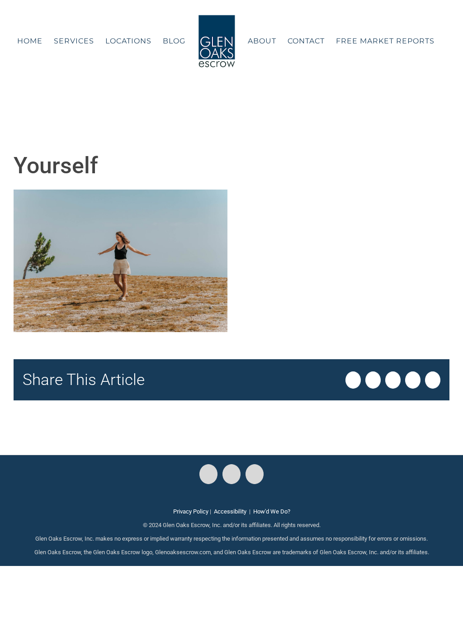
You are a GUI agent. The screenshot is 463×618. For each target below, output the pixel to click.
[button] (226, 101)
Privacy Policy (190, 511)
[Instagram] (231, 474)
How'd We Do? (271, 511)
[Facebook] (208, 474)
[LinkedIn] (255, 474)
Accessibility (230, 511)
